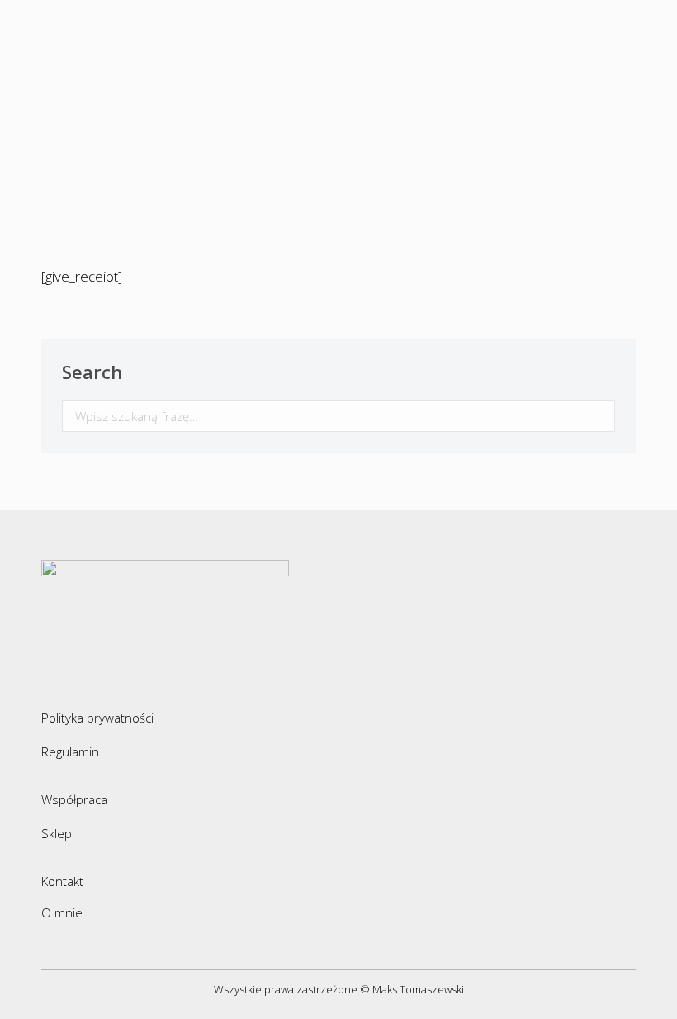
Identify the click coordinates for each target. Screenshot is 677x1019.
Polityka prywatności (97, 717)
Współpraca (74, 799)
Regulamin (70, 751)
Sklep (56, 833)
